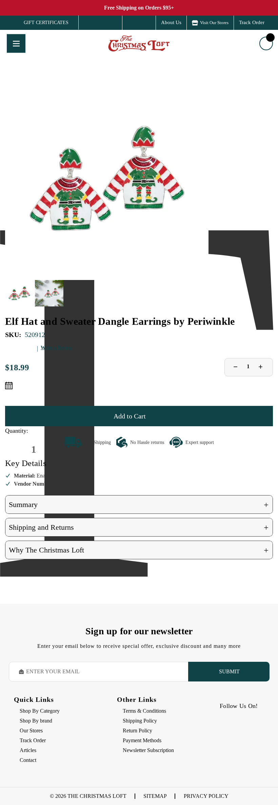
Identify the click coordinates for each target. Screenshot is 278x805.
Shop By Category (40, 711)
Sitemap (155, 796)
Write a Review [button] (56, 347)
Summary (139, 504)
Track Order (251, 22)
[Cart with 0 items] (266, 43)
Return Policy (137, 730)
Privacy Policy (206, 796)
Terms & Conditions (144, 711)
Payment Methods (142, 740)
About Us (171, 22)
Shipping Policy (140, 721)
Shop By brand (36, 721)
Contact (28, 760)
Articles (28, 750)
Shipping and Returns (139, 527)
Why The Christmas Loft (139, 550)
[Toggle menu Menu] (16, 43)
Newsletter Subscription (148, 750)
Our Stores (31, 730)
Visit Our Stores (214, 22)
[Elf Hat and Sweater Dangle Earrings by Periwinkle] (107, 178)
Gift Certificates (41, 23)
